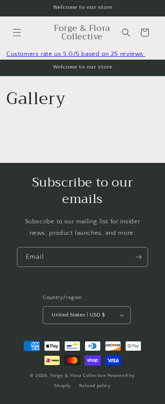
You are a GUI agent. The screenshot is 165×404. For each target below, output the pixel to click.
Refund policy (95, 385)
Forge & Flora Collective (78, 375)
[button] (17, 32)
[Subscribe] (138, 257)
